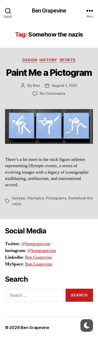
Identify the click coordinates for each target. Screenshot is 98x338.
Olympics (35, 198)
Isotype (18, 198)
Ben (36, 85)
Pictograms (56, 198)
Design (29, 60)
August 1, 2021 (64, 85)
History (48, 60)
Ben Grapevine (49, 10)
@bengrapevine (36, 244)
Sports (68, 60)
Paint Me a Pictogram (49, 72)
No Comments (52, 93)
